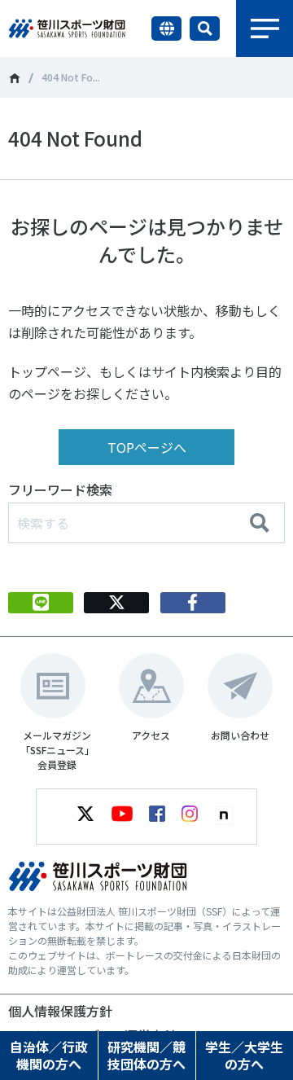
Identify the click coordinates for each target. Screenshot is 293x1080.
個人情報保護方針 (60, 1011)
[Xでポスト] (116, 602)
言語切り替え (166, 28)
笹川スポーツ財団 (14, 78)
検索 (259, 522)
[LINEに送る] (40, 602)
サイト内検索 (205, 28)
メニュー (264, 28)
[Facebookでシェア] (192, 602)
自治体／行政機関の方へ (49, 1055)
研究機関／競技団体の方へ (146, 1055)
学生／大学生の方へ (244, 1055)
